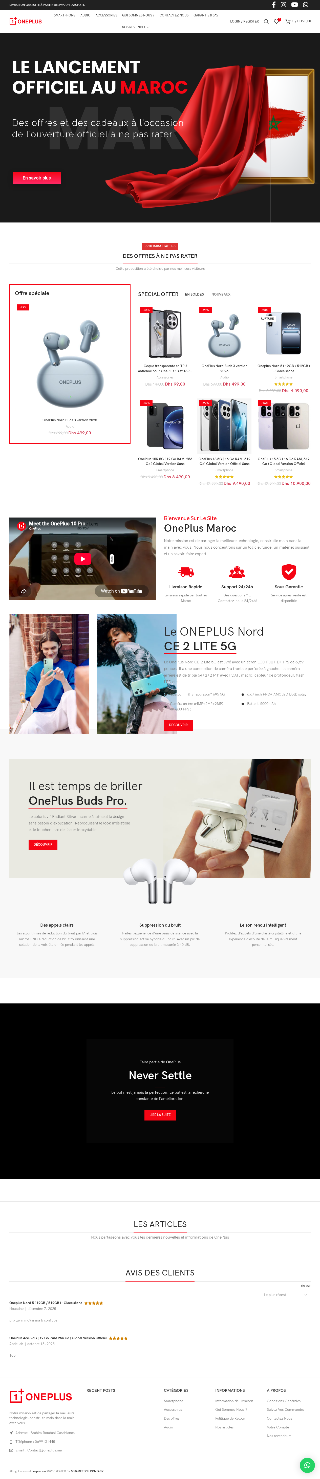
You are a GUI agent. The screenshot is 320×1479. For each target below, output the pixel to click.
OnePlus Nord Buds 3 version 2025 (69, 420)
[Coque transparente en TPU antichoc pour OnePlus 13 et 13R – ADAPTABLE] (165, 333)
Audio (70, 426)
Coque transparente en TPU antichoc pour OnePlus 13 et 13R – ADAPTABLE (165, 371)
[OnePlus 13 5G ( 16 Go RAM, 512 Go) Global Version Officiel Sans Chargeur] (224, 426)
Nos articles (224, 1427)
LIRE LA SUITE (160, 1115)
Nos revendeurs (279, 1436)
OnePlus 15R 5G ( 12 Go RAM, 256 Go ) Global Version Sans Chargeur (165, 464)
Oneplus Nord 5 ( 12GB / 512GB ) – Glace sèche (45, 1303)
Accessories (165, 377)
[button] (307, 1465)
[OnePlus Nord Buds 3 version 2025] (70, 359)
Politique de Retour (230, 1418)
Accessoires (173, 1409)
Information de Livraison (234, 1401)
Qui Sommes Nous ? (231, 1409)
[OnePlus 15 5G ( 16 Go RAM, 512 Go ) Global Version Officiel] (284, 426)
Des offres (171, 1418)
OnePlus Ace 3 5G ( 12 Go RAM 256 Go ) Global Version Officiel (58, 1338)
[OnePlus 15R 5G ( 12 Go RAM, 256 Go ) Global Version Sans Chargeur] (165, 426)
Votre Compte (278, 1427)
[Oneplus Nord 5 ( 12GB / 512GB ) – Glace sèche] (284, 333)
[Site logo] (25, 21)
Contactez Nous (279, 1418)
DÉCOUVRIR (178, 725)
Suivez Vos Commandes (285, 1409)
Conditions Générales (284, 1401)
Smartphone (283, 377)
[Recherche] (266, 21)
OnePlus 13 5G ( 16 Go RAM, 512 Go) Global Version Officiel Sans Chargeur (224, 464)
